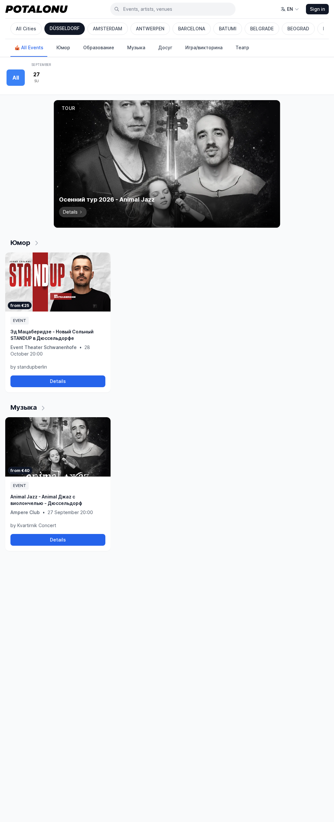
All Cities (26, 28)
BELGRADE (262, 28)
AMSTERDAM (107, 28)
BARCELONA (191, 28)
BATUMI (227, 28)
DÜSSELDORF (65, 28)
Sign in (317, 9)
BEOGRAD (298, 28)
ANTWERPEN (150, 28)
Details (58, 381)
